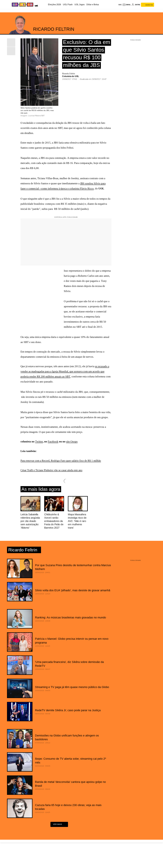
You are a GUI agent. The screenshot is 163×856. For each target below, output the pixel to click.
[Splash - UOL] (22, 5)
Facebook (53, 441)
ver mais (57, 824)
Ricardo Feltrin (68, 73)
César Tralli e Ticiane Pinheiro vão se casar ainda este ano (51, 470)
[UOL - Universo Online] (36, 5)
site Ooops (72, 441)
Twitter (39, 441)
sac (120, 5)
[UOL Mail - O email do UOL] (127, 4)
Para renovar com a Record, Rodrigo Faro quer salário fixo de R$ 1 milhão (61, 460)
